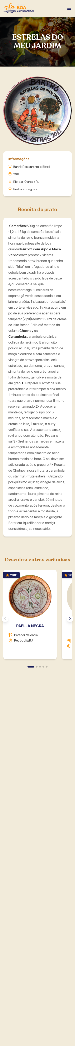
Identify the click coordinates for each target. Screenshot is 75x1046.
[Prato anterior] (5, 618)
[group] (37, 616)
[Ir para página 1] (31, 667)
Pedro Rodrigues (25, 189)
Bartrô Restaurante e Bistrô (31, 166)
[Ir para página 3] (40, 667)
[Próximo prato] (70, 618)
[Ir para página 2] (37, 667)
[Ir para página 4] (43, 667)
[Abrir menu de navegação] (69, 8)
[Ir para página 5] (47, 667)
